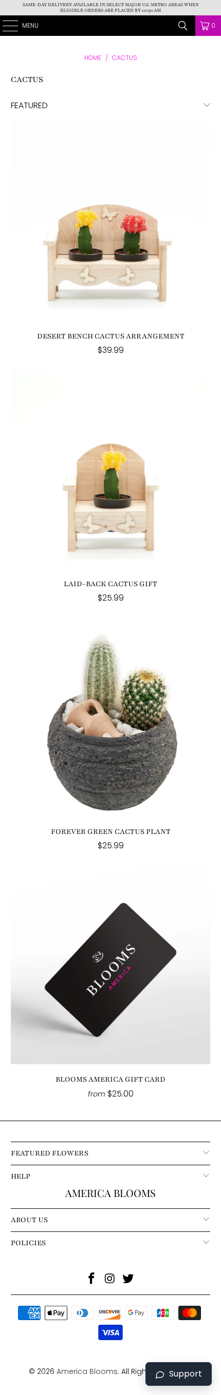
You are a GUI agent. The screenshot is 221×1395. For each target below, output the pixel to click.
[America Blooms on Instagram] (110, 1279)
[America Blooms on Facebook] (91, 1279)
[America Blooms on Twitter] (128, 1279)
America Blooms (110, 25)
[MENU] (5, 25)
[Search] (183, 25)
